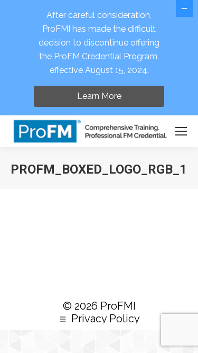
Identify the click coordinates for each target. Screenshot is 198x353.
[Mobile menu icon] (181, 131)
